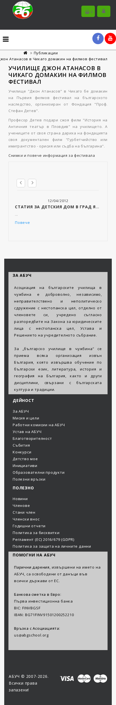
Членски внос (26, 519)
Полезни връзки (29, 479)
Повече (22, 222)
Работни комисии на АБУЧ (39, 424)
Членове (21, 505)
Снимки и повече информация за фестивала (51, 155)
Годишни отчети (29, 525)
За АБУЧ (21, 411)
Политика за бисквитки (36, 532)
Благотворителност (32, 438)
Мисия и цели (26, 418)
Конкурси (22, 452)
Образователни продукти (39, 472)
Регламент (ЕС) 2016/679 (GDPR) (43, 539)
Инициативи (25, 465)
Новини (20, 498)
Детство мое (25, 458)
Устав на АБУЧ (27, 431)
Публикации (46, 52)
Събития (21, 445)
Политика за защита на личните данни (52, 546)
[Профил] (104, 11)
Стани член (24, 512)
